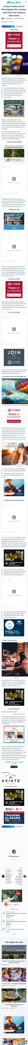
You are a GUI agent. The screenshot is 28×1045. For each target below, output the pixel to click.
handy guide (17, 685)
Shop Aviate (7, 720)
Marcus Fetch (16, 435)
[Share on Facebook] (4, 26)
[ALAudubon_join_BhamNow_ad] (14, 357)
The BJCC (8, 931)
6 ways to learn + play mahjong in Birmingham (14, 983)
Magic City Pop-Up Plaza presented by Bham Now (16, 921)
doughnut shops (18, 206)
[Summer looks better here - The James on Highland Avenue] (14, 108)
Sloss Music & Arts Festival (8, 537)
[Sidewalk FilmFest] (14, 558)
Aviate (5, 133)
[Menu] (25, 2)
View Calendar (14, 934)
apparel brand (8, 81)
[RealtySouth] (14, 40)
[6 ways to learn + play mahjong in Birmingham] (14, 975)
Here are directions (6, 309)
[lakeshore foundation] (14, 734)
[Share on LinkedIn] (8, 26)
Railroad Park (8, 923)
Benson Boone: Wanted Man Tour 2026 (16, 929)
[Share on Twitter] (12, 26)
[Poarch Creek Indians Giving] (14, 1041)
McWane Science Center (10, 915)
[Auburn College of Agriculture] (14, 487)
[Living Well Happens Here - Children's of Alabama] (12, 898)
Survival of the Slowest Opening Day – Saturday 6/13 (16, 913)
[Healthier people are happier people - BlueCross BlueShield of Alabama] (14, 627)
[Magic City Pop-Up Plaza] (14, 221)
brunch (12, 204)
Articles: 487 (14, 859)
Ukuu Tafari (19, 437)
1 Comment (12, 985)
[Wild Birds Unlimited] (14, 153)
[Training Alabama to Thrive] (14, 815)
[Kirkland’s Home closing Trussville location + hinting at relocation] (14, 952)
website (9, 97)
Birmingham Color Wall (15, 439)
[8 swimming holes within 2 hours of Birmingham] (14, 995)
